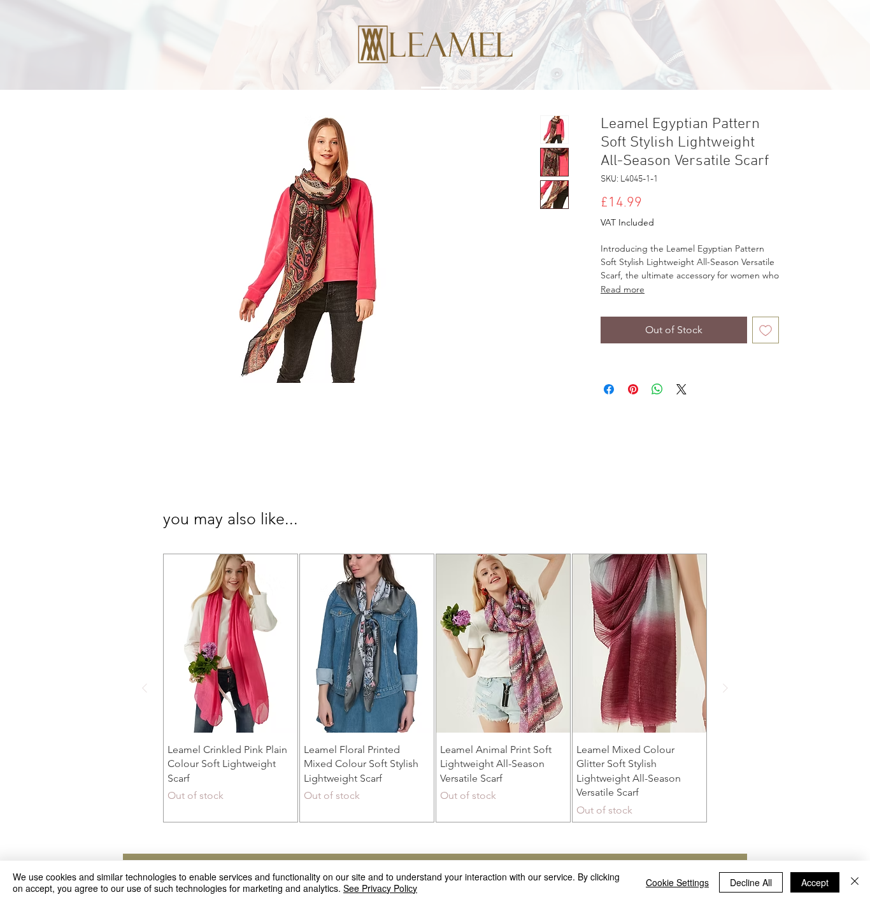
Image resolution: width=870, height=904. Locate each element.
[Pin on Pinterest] (633, 389)
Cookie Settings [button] (677, 882)
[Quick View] (230, 643)
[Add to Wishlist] (765, 330)
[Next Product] (725, 688)
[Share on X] (681, 389)
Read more (623, 289)
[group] (435, 688)
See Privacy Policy (380, 888)
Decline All (751, 882)
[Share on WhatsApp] (657, 389)
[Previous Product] (144, 688)
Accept (815, 882)
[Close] (854, 882)
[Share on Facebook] (609, 389)
